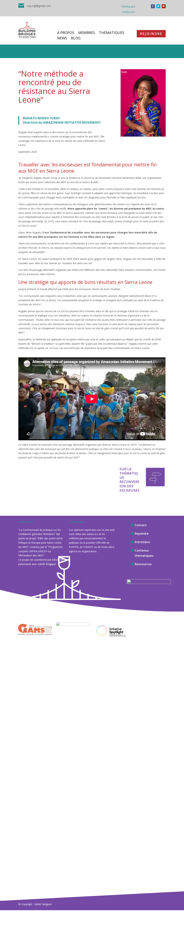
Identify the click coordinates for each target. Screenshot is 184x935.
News (62, 38)
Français (128, 6)
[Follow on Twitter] (158, 6)
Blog (76, 38)
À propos (65, 33)
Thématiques (111, 33)
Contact (141, 525)
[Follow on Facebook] (153, 6)
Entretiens (142, 542)
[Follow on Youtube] (164, 6)
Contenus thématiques (144, 553)
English (129, 12)
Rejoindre (151, 33)
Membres (86, 33)
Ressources (143, 564)
